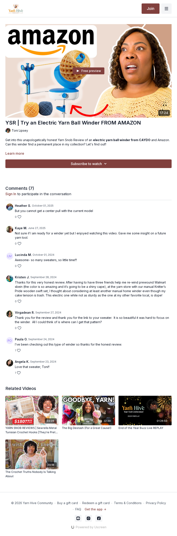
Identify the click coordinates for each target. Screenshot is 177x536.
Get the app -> (95, 509)
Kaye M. (21, 228)
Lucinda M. (23, 255)
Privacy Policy (156, 503)
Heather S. (23, 205)
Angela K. (22, 361)
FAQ (78, 509)
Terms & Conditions (128, 503)
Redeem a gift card (96, 503)
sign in (10, 194)
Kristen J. (22, 277)
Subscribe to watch (86, 164)
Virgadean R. (25, 312)
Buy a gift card (67, 503)
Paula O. (21, 339)
